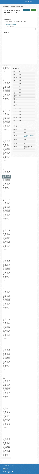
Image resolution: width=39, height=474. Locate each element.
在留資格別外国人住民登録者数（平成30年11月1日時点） (6, 424)
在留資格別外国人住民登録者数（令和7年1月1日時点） (6, 138)
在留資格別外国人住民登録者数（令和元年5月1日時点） (6, 401)
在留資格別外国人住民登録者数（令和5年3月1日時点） (6, 223)
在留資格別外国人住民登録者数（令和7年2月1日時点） (6, 134)
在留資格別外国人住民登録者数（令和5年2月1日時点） (6, 227)
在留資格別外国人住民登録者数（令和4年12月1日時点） (6, 234)
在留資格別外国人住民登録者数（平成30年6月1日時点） (6, 443)
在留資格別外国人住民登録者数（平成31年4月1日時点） (6, 405)
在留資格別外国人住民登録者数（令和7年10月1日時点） (6, 103)
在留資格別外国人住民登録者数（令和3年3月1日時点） (6, 316)
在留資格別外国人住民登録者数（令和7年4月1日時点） (6, 126)
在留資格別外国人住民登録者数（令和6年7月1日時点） (6, 161)
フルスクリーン (27, 28)
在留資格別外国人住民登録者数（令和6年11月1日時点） (6, 145)
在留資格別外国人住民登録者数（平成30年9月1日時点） (6, 432)
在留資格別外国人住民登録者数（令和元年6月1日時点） (6, 397)
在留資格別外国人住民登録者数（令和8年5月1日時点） (6, 79)
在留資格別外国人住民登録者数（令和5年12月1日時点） (6, 188)
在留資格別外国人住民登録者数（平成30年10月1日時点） (6, 428)
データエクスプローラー (10, 26)
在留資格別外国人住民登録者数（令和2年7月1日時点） (6, 347)
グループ (34, 1)
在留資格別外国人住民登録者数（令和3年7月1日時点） (6, 300)
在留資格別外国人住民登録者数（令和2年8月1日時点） (6, 343)
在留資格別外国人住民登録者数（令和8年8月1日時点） (6, 68)
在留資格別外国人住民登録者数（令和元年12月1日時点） (6, 374)
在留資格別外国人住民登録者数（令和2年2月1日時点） (6, 366)
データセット (27, 1)
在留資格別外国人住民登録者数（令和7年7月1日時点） (6, 114)
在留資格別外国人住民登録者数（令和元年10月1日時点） (6, 381)
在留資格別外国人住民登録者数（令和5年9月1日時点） (6, 199)
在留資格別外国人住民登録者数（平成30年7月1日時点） (6, 439)
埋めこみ (33, 28)
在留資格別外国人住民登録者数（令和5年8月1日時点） (6, 203)
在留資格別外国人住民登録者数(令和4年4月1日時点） (6, 265)
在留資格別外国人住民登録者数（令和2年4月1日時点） (6, 358)
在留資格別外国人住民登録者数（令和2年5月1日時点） (6, 354)
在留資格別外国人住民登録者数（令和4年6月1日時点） (6, 258)
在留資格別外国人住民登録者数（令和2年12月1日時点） (6, 327)
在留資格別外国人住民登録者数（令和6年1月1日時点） (6, 184)
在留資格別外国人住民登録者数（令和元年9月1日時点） (6, 385)
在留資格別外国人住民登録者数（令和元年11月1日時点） (6, 377)
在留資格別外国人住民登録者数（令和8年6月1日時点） (6, 76)
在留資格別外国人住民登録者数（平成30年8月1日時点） (6, 436)
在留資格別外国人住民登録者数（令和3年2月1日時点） (6, 319)
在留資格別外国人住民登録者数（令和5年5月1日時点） (6, 215)
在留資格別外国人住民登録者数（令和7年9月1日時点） (6, 107)
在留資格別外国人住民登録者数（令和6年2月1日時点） (6, 180)
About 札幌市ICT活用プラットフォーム (9, 465)
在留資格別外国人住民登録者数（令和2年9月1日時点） (6, 339)
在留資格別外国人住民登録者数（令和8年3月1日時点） (6, 87)
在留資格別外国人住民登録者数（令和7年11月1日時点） (6, 99)
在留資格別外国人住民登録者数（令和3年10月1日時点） (6, 288)
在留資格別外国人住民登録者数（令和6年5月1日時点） (6, 169)
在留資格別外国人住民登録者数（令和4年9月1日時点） (6, 246)
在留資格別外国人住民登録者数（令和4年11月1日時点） (6, 238)
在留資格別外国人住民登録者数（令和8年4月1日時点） (6, 83)
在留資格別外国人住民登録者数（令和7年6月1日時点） (6, 118)
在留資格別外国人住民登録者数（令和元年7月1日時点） (6, 393)
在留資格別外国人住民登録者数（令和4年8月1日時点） (6, 250)
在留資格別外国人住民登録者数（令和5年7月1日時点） (6, 207)
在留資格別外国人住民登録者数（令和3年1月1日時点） (6, 323)
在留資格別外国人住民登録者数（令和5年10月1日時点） (6, 196)
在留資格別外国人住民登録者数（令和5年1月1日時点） (6, 230)
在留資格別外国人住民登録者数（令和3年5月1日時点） (6, 308)
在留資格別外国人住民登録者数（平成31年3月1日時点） (6, 408)
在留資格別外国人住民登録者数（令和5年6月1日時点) (6, 211)
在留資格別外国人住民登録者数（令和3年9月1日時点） (6, 292)
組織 (31, 1)
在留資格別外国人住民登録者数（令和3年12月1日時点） (6, 281)
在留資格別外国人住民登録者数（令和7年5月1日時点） (6, 122)
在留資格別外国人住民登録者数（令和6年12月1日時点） (6, 141)
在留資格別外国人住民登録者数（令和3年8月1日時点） (6, 296)
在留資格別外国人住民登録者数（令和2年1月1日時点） (6, 370)
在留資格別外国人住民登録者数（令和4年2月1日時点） (6, 273)
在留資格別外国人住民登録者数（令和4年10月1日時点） (6, 242)
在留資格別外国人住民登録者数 (11, 24)
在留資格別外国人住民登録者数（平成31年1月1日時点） (6, 416)
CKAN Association (5, 468)
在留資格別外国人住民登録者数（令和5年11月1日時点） (6, 192)
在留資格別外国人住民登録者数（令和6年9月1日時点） (6, 153)
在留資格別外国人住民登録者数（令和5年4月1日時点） (6, 219)
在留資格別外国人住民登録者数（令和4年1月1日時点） (6, 277)
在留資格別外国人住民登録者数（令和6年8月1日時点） (6, 157)
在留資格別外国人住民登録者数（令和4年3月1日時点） (6, 269)
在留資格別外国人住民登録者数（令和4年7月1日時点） (6, 254)
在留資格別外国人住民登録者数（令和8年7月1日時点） (6, 72)
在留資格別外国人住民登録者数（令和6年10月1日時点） (6, 149)
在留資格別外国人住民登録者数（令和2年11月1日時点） (6, 331)
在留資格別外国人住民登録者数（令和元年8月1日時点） (6, 389)
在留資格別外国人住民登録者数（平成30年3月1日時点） (6, 455)
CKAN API (4, 466)
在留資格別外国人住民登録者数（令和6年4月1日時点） (6, 172)
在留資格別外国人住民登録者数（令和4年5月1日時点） (6, 261)
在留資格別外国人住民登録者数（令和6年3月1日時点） (13, 6)
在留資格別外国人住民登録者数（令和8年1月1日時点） (6, 95)
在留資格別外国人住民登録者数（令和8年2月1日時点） (6, 91)
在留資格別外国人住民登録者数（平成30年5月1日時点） (6, 447)
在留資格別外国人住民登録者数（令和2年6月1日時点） (6, 350)
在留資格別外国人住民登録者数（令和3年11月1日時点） (6, 285)
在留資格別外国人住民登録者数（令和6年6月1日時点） (6, 165)
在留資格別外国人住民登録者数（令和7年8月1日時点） (6, 110)
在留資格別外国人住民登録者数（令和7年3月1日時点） (6, 130)
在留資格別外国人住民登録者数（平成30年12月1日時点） (6, 420)
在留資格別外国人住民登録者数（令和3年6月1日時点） (6, 304)
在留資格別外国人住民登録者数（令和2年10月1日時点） (6, 335)
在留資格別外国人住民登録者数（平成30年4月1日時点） (6, 451)
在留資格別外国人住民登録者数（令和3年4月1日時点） (6, 312)
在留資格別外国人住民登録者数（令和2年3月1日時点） (6, 362)
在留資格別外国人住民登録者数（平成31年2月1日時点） (6, 412)
